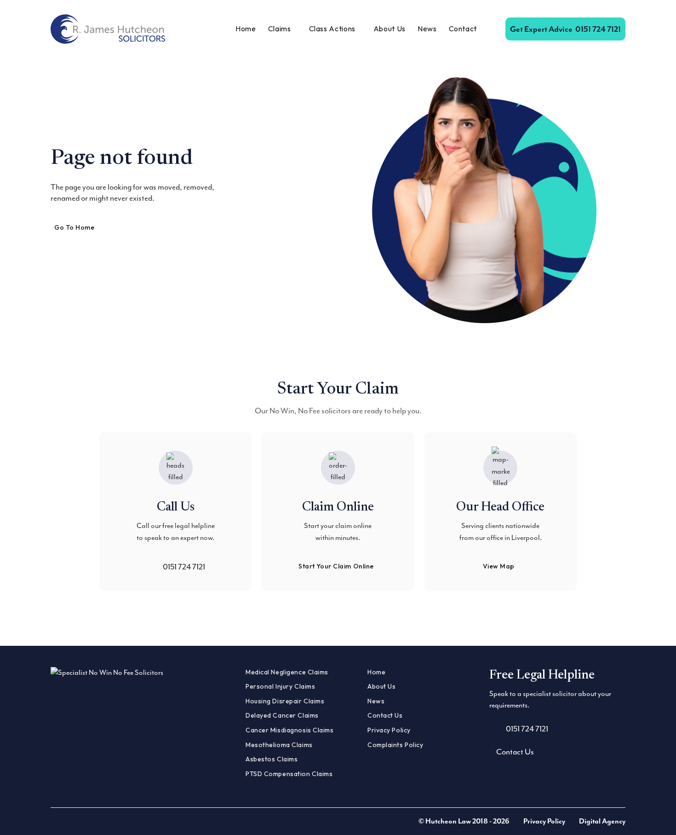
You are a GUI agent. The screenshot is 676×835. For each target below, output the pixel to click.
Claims (279, 28)
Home (245, 28)
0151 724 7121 (565, 29)
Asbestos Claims (272, 759)
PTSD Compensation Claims (289, 774)
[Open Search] (491, 29)
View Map (499, 566)
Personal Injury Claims (280, 686)
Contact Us (385, 715)
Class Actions (332, 28)
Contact (463, 28)
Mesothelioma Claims (279, 745)
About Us (389, 28)
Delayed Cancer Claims (282, 715)
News (427, 28)
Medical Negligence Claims (287, 672)
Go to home (74, 227)
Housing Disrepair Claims (285, 701)
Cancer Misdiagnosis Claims (290, 730)
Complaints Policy (395, 745)
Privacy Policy (389, 730)
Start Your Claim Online (336, 566)
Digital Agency (602, 821)
